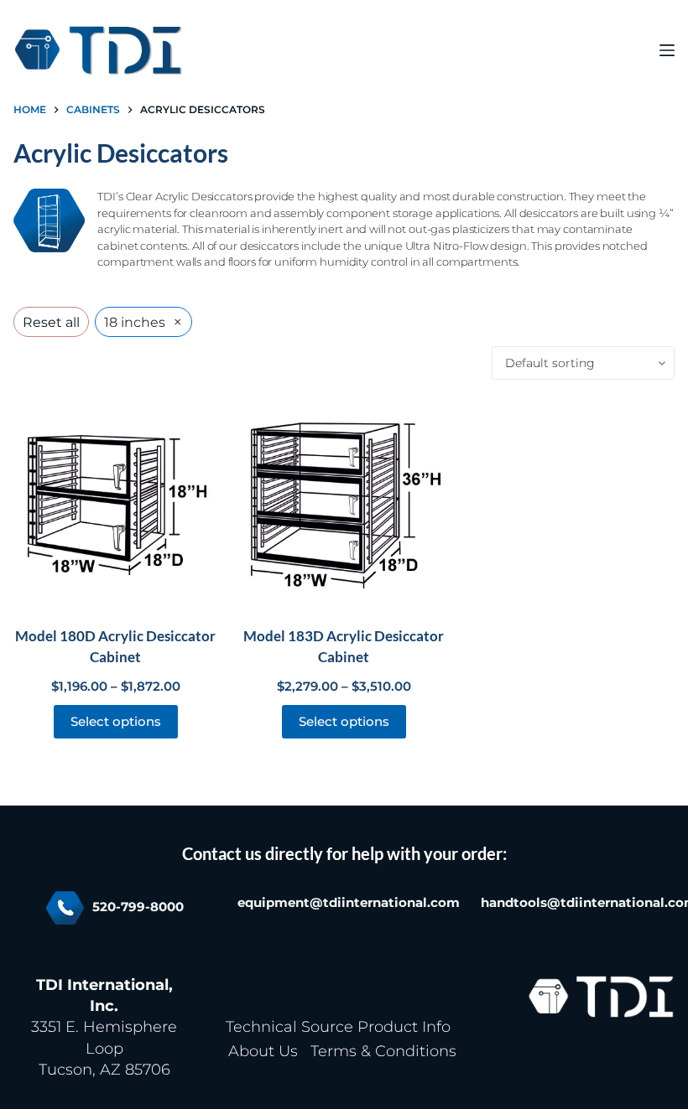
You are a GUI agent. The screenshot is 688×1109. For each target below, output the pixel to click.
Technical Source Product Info (338, 1027)
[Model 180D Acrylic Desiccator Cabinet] (114, 502)
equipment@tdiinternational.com (348, 902)
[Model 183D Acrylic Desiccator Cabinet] (344, 502)
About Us (263, 1051)
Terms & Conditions (383, 1051)
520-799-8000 (138, 907)
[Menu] (667, 50)
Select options (115, 721)
